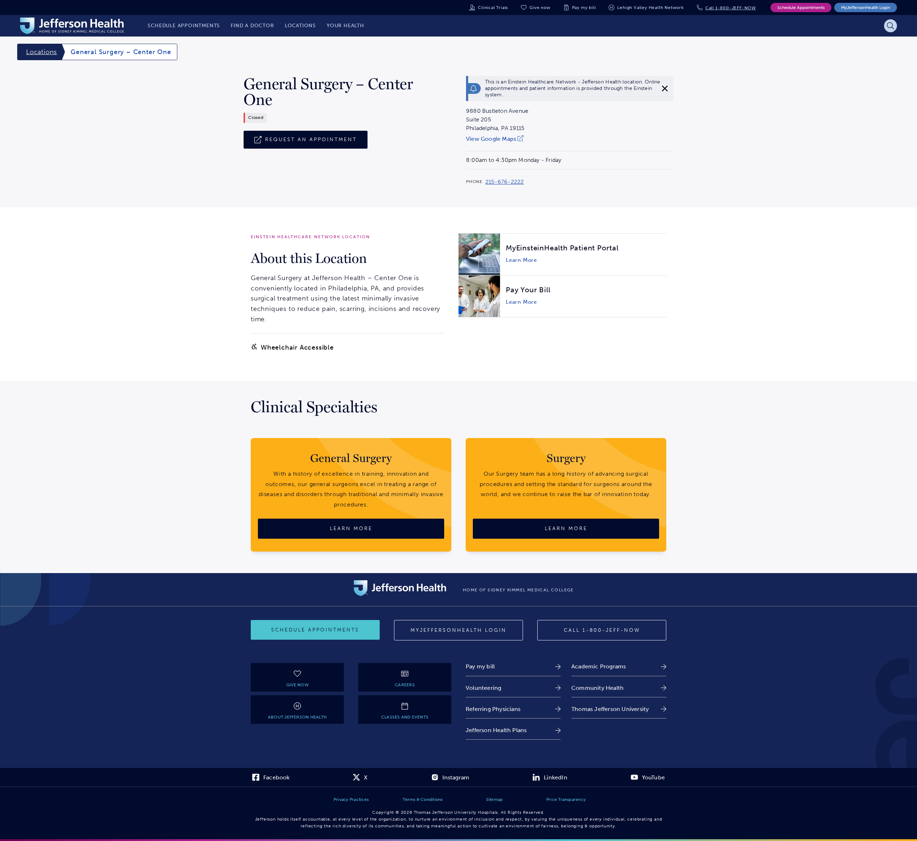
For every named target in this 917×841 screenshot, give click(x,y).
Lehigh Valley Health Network (650, 7)
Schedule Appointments (801, 7)
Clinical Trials (493, 7)
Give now (539, 7)
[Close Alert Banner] (665, 88)
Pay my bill (584, 7)
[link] (497, 138)
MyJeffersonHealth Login (865, 7)
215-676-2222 (504, 182)
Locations (41, 52)
